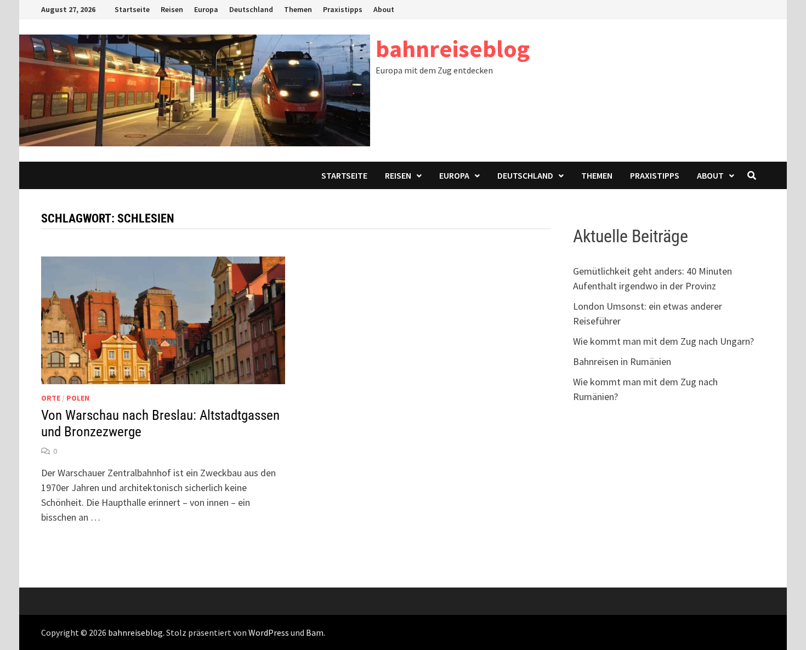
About (383, 9)
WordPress (268, 632)
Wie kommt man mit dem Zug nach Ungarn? (663, 341)
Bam (314, 632)
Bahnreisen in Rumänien (622, 361)
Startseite (132, 9)
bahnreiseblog (453, 48)
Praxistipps (342, 9)
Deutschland (251, 9)
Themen (298, 9)
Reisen (172, 9)
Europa (206, 9)
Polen (77, 398)
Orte (50, 398)
